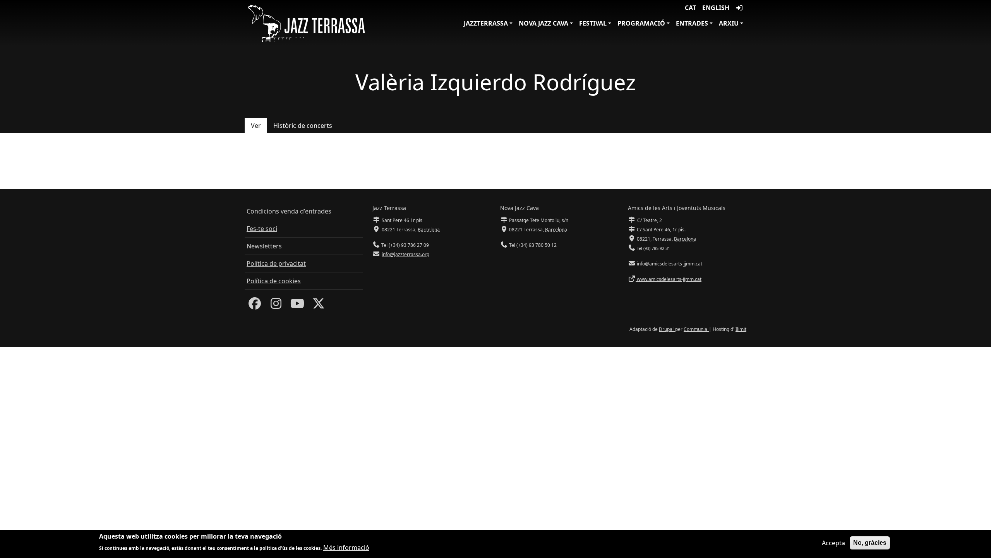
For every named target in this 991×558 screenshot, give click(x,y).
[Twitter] (318, 305)
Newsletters (264, 246)
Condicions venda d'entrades (289, 211)
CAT (690, 7)
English (715, 7)
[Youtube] (297, 305)
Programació (641, 23)
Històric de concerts (302, 125)
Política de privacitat (276, 263)
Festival (593, 23)
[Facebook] (254, 305)
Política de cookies (274, 281)
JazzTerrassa (486, 23)
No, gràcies (869, 542)
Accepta (833, 543)
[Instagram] (276, 305)
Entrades (692, 23)
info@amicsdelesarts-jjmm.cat (669, 263)
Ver (256, 125)
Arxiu (729, 23)
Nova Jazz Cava (543, 23)
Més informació (346, 547)
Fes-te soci (262, 228)
